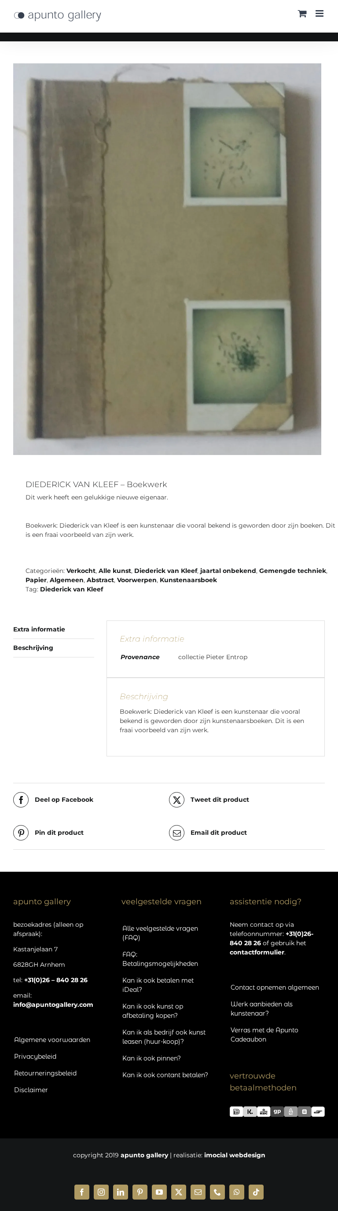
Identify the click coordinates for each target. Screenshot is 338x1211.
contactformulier (257, 952)
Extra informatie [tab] (39, 629)
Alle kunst (115, 571)
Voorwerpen (137, 580)
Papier (36, 580)
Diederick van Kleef (165, 571)
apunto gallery (144, 1155)
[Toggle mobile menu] (320, 13)
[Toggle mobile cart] (302, 13)
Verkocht (81, 571)
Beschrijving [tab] (33, 648)
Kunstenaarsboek (188, 580)
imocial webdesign (234, 1155)
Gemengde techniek (292, 571)
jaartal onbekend (228, 571)
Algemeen (67, 580)
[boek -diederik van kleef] (169, 259)
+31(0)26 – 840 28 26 (56, 980)
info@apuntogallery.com (53, 1005)
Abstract (100, 580)
